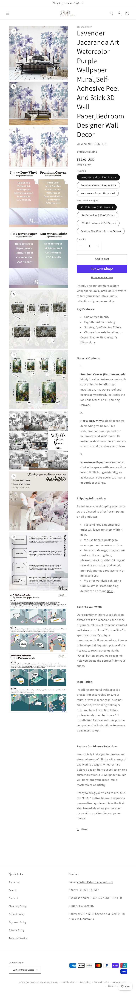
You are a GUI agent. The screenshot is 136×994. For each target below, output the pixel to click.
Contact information (117, 986)
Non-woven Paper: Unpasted (98, 193)
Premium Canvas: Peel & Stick (98, 185)
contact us (96, 560)
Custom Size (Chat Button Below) (101, 231)
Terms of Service (18, 938)
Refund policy (17, 914)
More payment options (102, 277)
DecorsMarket (33, 982)
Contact (13, 898)
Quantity (81, 239)
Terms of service (101, 982)
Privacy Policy (16, 930)
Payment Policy (17, 922)
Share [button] (84, 829)
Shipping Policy (17, 906)
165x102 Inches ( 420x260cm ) (98, 223)
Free (89, 164)
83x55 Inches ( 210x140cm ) (97, 207)
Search (13, 890)
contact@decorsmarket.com (95, 882)
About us (14, 882)
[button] (7, 13)
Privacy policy (84, 982)
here (110, 591)
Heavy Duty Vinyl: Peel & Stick (98, 177)
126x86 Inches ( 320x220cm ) (98, 215)
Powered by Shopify (49, 982)
